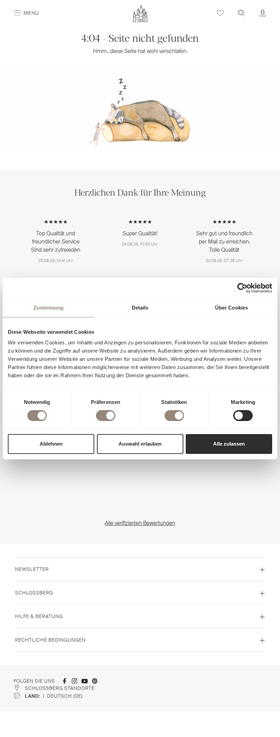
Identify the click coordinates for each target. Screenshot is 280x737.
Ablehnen (51, 444)
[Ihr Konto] (262, 13)
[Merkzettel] (220, 13)
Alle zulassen (229, 444)
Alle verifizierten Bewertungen (140, 523)
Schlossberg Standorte (60, 688)
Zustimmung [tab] (48, 308)
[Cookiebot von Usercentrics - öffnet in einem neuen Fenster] (242, 288)
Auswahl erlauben (140, 444)
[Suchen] (241, 13)
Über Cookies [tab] (231, 308)
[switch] (105, 415)
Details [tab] (140, 308)
